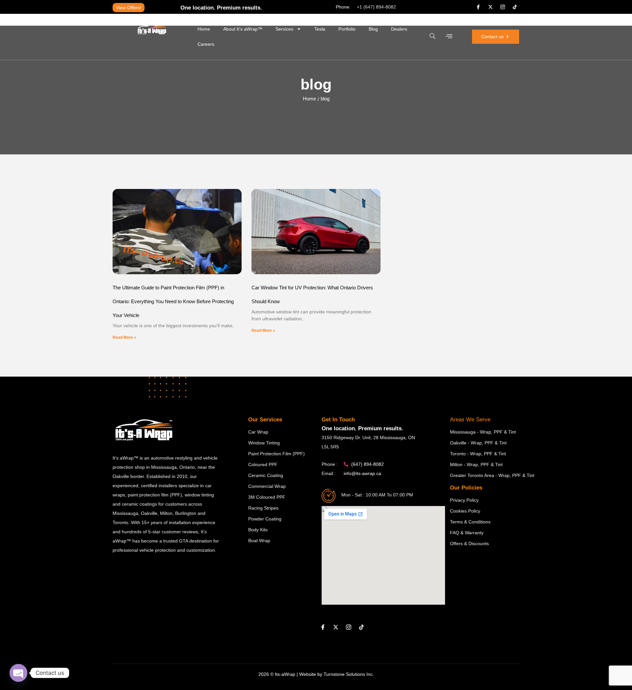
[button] (432, 36)
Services (284, 29)
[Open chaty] (18, 673)
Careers (206, 44)
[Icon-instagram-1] (502, 7)
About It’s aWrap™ (242, 29)
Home (204, 29)
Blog (373, 29)
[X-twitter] (490, 7)
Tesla (319, 29)
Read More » (124, 337)
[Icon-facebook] (478, 7)
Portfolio (347, 29)
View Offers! (128, 7)
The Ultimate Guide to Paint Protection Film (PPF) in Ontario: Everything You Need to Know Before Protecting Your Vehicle (173, 301)
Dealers (399, 29)
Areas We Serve (470, 419)
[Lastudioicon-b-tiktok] (514, 7)
